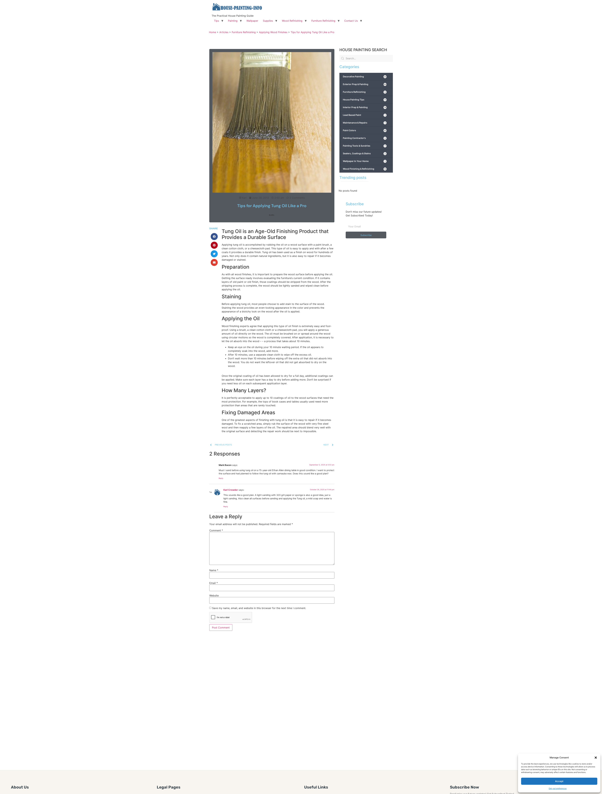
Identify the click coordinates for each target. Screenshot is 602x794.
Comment (216, 530)
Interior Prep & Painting (364, 107)
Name (213, 570)
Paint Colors (364, 130)
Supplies (268, 20)
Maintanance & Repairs (364, 122)
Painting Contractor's (364, 138)
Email (213, 583)
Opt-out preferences (558, 788)
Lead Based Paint (364, 115)
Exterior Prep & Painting (365, 84)
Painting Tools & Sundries (364, 145)
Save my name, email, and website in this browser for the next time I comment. (259, 608)
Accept (559, 781)
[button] (595, 757)
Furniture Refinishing (323, 20)
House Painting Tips (364, 99)
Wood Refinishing (292, 20)
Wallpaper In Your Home (364, 161)
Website (214, 595)
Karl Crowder (230, 489)
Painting (233, 20)
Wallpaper (252, 20)
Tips (216, 20)
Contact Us (351, 20)
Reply (221, 478)
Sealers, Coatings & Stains (364, 153)
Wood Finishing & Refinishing (364, 168)
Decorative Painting (364, 76)
